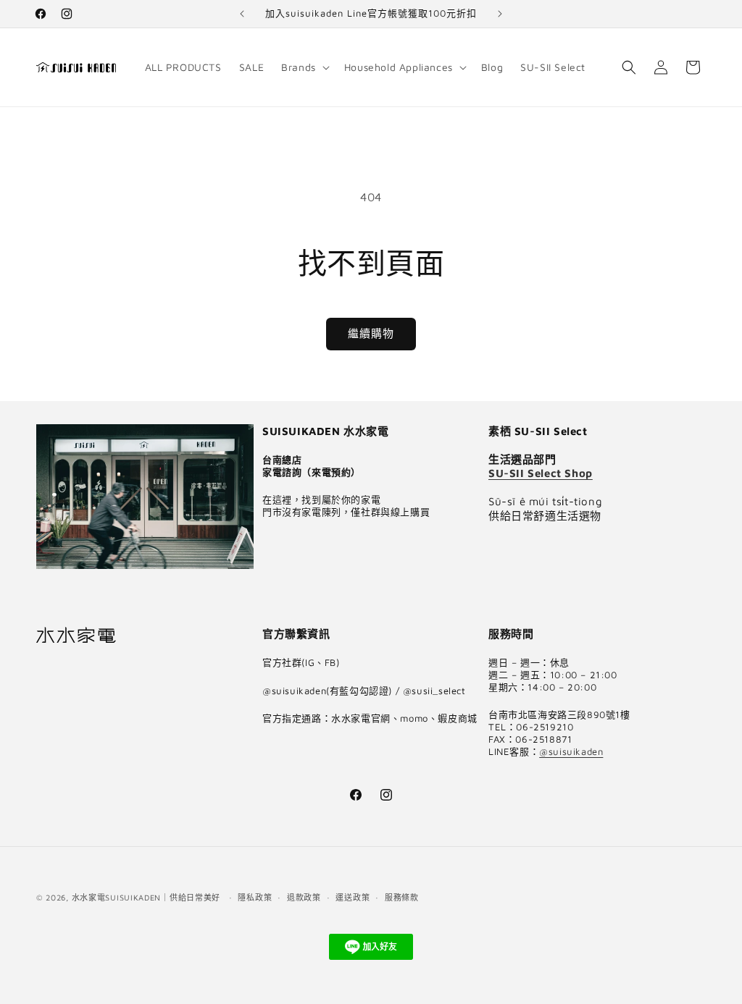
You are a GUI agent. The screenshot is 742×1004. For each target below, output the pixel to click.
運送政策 (352, 897)
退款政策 (304, 897)
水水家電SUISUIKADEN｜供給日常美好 (146, 897)
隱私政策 (255, 897)
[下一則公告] (500, 14)
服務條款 (402, 897)
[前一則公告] (242, 14)
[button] (303, 67)
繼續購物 (371, 333)
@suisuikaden (571, 751)
